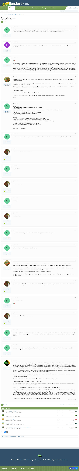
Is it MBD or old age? (10, 419)
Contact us (4, 468)
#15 (75, 280)
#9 (75, 180)
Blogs (44, 8)
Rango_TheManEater (9, 424)
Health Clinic (18, 412)
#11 (75, 212)
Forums (12, 8)
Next (6, 21)
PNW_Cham (7, 412)
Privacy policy (22, 468)
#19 (75, 344)
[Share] (74, 27)
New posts (3, 11)
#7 (75, 148)
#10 (75, 197)
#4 (75, 76)
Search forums (8, 11)
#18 (75, 329)
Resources (36, 8)
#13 (75, 244)
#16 (75, 297)
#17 (75, 312)
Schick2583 (4, 19)
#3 (75, 57)
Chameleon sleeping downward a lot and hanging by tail (18, 427)
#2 (75, 42)
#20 (75, 360)
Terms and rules (13, 468)
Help (28, 468)
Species (27, 8)
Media (19, 8)
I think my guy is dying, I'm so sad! (13, 411)
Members (53, 8)
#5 (75, 103)
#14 (75, 260)
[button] (7, 8)
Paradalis (7, 416)
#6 (75, 133)
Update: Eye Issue (9, 423)
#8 (75, 165)
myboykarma (7, 420)
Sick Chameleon (9, 415)
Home (4, 8)
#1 (75, 27)
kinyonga (72, 420)
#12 (75, 229)
